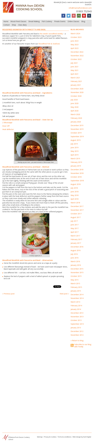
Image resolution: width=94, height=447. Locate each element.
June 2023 (74, 41)
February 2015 (76, 287)
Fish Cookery (47, 21)
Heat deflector (8, 129)
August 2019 (76, 140)
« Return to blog (77, 340)
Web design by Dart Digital (82, 437)
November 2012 (77, 335)
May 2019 (74, 151)
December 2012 (77, 331)
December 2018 (77, 169)
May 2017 (74, 228)
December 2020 (77, 88)
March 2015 (75, 283)
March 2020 (75, 114)
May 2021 (74, 70)
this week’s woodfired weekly (51, 33)
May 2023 (74, 44)
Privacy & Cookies (50, 437)
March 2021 (75, 77)
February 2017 (76, 239)
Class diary (22, 25)
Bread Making (34, 21)
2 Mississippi (7, 122)
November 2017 (77, 210)
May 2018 (74, 195)
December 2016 (77, 247)
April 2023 (74, 48)
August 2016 (76, 250)
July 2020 (74, 100)
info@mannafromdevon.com (80, 8)
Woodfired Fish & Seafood (48, 44)
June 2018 (74, 191)
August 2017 (76, 217)
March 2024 (75, 33)
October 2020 (76, 96)
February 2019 (76, 162)
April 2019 (74, 155)
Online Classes (73, 21)
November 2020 (77, 92)
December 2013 (77, 313)
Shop (14, 25)
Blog (83, 21)
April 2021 (74, 74)
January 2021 (76, 85)
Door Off (5, 126)
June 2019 (74, 147)
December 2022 (77, 52)
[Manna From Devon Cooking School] (24, 13)
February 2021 (76, 81)
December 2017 (77, 206)
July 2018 (74, 188)
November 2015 (77, 272)
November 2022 (77, 55)
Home (5, 21)
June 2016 (74, 258)
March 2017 (75, 236)
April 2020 (74, 111)
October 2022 (76, 59)
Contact (6, 25)
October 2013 (76, 320)
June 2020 (74, 103)
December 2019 (77, 125)
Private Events (59, 21)
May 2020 (74, 107)
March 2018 (75, 202)
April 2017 (74, 232)
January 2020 (76, 122)
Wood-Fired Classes (18, 21)
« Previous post (8, 293)
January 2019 (76, 166)
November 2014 (77, 298)
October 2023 (76, 37)
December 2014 (77, 294)
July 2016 (74, 254)
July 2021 (74, 63)
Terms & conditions (64, 437)
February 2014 (76, 305)
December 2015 (77, 269)
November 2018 (77, 173)
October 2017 (76, 213)
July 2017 (74, 221)
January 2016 (76, 265)
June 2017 (74, 225)
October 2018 (76, 177)
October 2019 (76, 133)
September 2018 (77, 180)
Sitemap (40, 437)
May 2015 (74, 280)
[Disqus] (35, 329)
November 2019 (77, 129)
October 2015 (76, 276)
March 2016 (75, 261)
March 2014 (75, 302)
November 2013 (77, 316)
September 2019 (77, 136)
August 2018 (76, 184)
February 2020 (76, 118)
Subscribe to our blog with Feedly (82, 345)
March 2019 (75, 158)
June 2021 (74, 66)
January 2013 (76, 327)
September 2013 (77, 324)
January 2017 (76, 243)
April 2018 (74, 199)
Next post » (64, 293)
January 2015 (76, 291)
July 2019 (74, 144)
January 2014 (76, 309)
